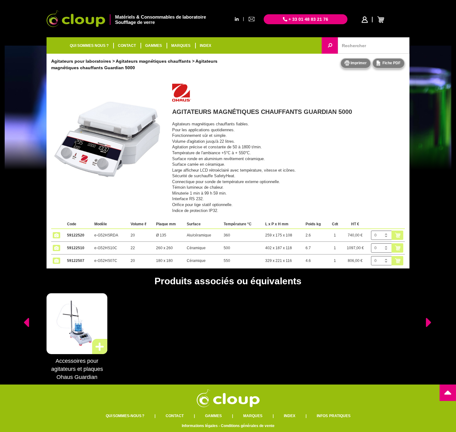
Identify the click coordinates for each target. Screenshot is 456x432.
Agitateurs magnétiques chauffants (153, 61)
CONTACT (127, 45)
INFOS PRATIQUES (334, 416)
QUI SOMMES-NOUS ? (125, 416)
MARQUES (180, 45)
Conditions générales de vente (248, 426)
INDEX (205, 45)
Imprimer (358, 63)
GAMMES (153, 45)
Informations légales (200, 426)
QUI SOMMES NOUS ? (89, 45)
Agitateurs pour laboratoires (81, 61)
